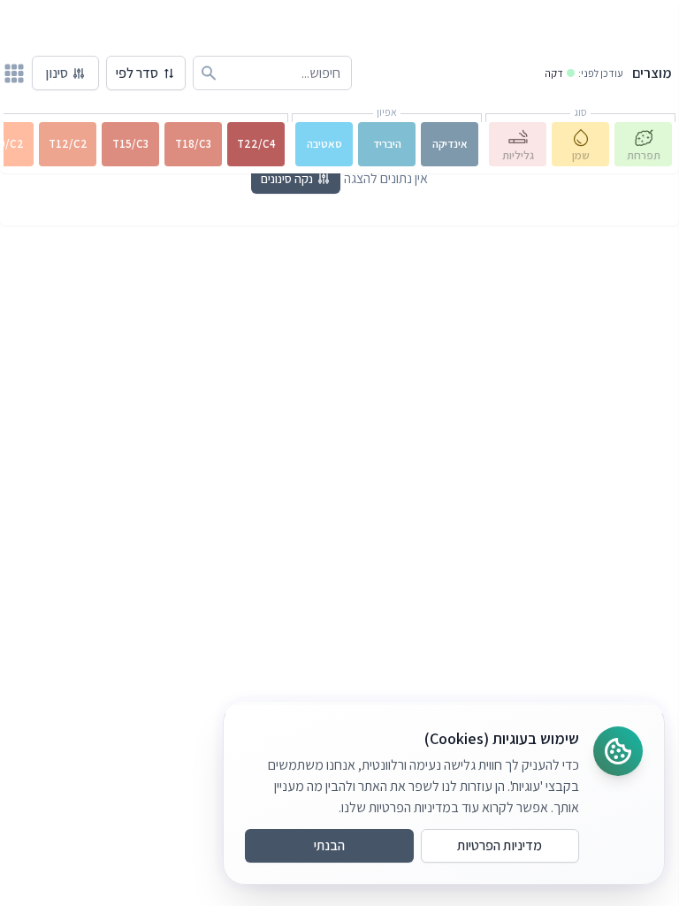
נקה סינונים (287, 179)
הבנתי (329, 845)
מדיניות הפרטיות (499, 845)
